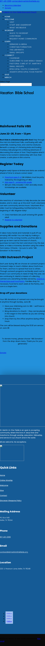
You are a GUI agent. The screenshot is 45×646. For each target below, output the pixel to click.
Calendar (14, 58)
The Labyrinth (17, 49)
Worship (9, 30)
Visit (12, 22)
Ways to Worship (19, 33)
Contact (3, 495)
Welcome (9, 19)
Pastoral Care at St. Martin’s (25, 63)
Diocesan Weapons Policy (10, 500)
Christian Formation (20, 47)
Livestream (15, 36)
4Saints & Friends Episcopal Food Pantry (22, 280)
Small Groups (17, 52)
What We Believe (18, 27)
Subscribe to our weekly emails (26, 60)
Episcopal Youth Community (24, 69)
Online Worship (6, 480)
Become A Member (13, 5)
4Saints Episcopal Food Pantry (26, 72)
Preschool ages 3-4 (13, 177)
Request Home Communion (23, 38)
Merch (8, 77)
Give (7, 74)
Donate (8, 8)
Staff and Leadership (20, 25)
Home (7, 16)
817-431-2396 (5, 1)
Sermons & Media (18, 44)
